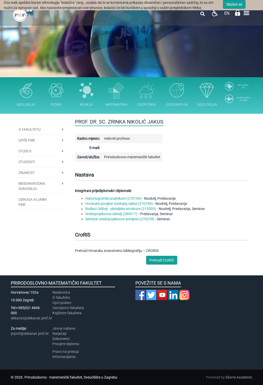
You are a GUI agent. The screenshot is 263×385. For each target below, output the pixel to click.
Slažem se (234, 4)
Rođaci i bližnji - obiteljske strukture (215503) (120, 209)
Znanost (26, 173)
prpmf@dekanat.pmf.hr (30, 333)
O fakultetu (29, 129)
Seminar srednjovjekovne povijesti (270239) (119, 219)
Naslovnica (61, 292)
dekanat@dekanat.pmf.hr (31, 318)
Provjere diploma (65, 344)
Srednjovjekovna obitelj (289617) (111, 214)
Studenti (26, 162)
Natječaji (59, 333)
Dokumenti (61, 339)
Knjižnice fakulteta (67, 313)
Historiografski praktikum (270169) (113, 198)
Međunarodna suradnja (31, 186)
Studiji (24, 151)
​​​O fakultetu (61, 297)
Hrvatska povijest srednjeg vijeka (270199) (119, 204)
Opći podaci (61, 303)
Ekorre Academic (239, 377)
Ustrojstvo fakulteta (68, 308)
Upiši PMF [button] (26, 140)
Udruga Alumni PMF (32, 202)
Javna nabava (63, 328)
